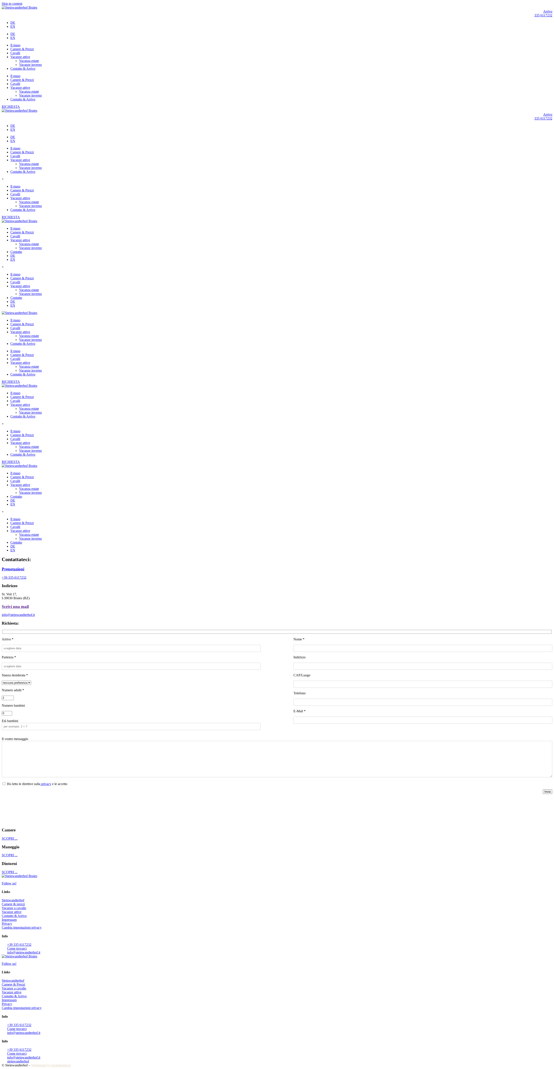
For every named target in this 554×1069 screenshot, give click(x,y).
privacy (45, 784)
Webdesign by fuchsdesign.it (50, 1065)
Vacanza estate (29, 61)
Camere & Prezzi (22, 49)
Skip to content (12, 3)
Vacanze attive (20, 57)
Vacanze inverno (30, 64)
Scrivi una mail (15, 606)
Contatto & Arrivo (22, 68)
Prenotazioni (13, 569)
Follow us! (9, 883)
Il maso (15, 45)
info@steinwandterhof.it (18, 615)
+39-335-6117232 (14, 577)
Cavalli (15, 53)
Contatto (16, 252)
